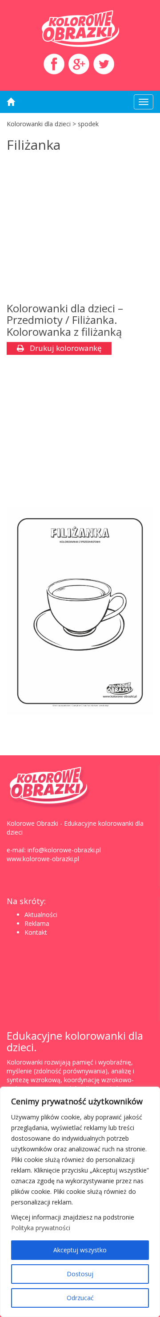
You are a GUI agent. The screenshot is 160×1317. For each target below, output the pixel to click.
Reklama (36, 923)
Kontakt (35, 932)
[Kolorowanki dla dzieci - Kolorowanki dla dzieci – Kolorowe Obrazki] (80, 28)
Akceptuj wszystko (80, 1250)
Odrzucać (80, 1298)
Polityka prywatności (40, 1228)
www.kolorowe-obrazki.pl (43, 859)
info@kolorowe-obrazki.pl (64, 850)
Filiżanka (33, 145)
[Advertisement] (80, 229)
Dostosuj (80, 1274)
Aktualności (40, 914)
